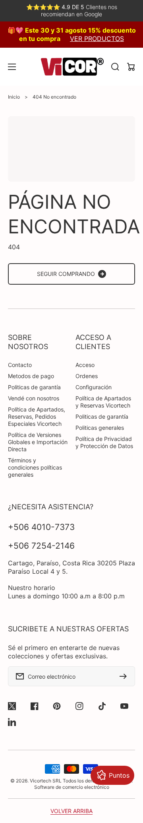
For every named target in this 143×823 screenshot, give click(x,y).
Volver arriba (71, 810)
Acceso (85, 364)
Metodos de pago (31, 376)
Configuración (93, 387)
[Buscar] (115, 67)
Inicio (14, 97)
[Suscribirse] (125, 676)
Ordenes (86, 376)
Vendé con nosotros (33, 398)
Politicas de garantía (34, 387)
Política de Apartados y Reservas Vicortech (103, 402)
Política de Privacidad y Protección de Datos (104, 442)
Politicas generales (99, 427)
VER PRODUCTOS (97, 39)
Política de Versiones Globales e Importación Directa (38, 441)
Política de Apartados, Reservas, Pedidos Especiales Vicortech (36, 416)
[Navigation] (12, 67)
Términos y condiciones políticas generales (35, 467)
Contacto (20, 364)
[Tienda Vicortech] (71, 67)
